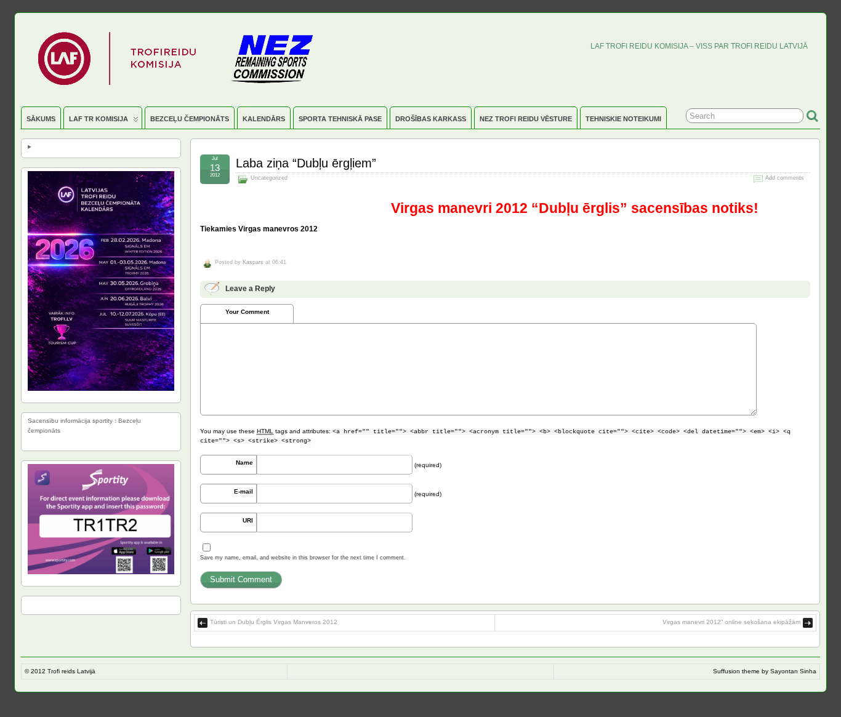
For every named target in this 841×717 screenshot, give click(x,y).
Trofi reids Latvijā (71, 671)
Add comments (784, 178)
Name (244, 462)
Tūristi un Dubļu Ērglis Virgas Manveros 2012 (273, 622)
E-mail (243, 491)
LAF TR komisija (98, 118)
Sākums (40, 118)
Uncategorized (269, 178)
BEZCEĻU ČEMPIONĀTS (189, 118)
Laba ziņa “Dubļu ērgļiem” (306, 163)
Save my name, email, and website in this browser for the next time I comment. (303, 558)
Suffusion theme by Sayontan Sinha (764, 671)
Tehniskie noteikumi (623, 118)
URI (248, 520)
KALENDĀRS (264, 118)
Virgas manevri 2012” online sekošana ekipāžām (731, 622)
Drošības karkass (430, 118)
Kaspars (253, 262)
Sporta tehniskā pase (340, 118)
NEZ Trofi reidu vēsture (526, 118)
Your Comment (247, 311)
